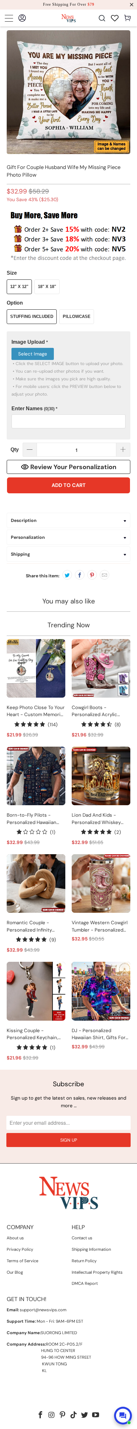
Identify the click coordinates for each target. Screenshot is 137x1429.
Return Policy (84, 1261)
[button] (68, 342)
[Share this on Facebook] (79, 575)
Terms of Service (22, 1261)
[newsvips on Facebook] (40, 1415)
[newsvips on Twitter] (85, 1415)
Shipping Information (91, 1249)
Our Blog (15, 1272)
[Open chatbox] (123, 1416)
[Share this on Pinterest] (92, 575)
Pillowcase (76, 316)
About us (15, 1238)
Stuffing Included (31, 316)
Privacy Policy (20, 1249)
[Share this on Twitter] (67, 575)
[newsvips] (68, 18)
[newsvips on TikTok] (74, 1415)
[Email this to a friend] (104, 575)
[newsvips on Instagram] (51, 1415)
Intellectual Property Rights (97, 1272)
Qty (15, 449)
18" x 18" (47, 286)
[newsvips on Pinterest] (63, 1415)
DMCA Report (85, 1283)
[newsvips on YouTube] (96, 1415)
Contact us (82, 1238)
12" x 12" (19, 286)
